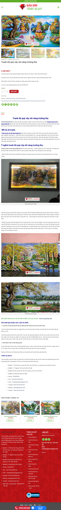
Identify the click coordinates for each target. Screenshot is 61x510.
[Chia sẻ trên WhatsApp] (2, 104)
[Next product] (2, 67)
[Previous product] (5, 67)
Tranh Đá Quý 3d (32, 437)
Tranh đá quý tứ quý (33, 469)
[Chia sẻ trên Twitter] (8, 104)
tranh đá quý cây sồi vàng (17, 101)
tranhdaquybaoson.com (19, 387)
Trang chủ (4, 59)
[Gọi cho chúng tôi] (49, 439)
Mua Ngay (14, 91)
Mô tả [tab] (2, 114)
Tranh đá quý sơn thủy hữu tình (30, 416)
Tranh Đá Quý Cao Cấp (13, 59)
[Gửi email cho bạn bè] (11, 104)
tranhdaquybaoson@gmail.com (20, 382)
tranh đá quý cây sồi (7, 101)
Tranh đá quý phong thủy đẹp (10, 416)
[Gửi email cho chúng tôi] (46, 439)
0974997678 (16, 376)
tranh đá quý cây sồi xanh (27, 101)
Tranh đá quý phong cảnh (45, 318)
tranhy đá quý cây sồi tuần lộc (39, 101)
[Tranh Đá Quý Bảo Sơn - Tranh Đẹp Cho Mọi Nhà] (30, 7)
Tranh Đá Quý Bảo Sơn (17, 379)
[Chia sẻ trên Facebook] (5, 104)
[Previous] (4, 31)
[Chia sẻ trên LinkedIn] (17, 104)
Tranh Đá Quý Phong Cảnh (20, 98)
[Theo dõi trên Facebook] (43, 439)
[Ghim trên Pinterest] (14, 104)
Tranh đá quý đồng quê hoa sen (50, 416)
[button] (2, 7)
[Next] (56, 31)
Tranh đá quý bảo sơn (18, 390)
